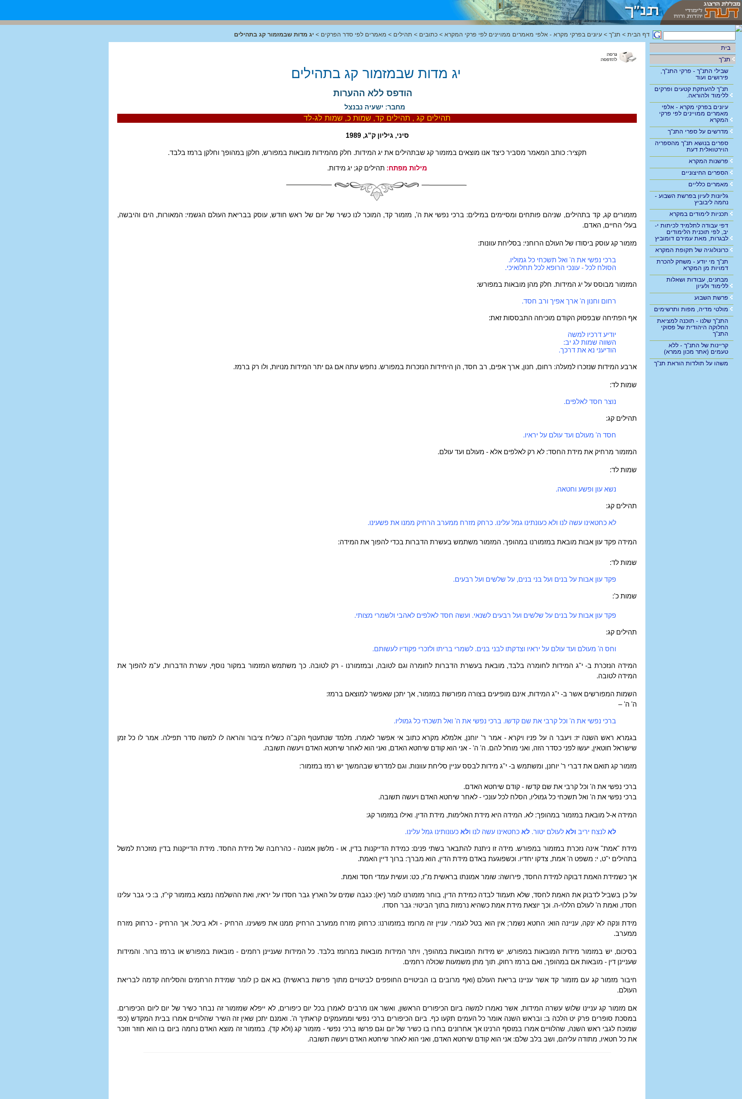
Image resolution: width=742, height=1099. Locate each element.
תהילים (402, 34)
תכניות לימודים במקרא (698, 213)
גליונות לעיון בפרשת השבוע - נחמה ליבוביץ (691, 199)
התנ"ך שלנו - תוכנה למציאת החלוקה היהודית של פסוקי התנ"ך (692, 327)
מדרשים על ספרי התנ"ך (698, 131)
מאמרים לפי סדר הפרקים (352, 34)
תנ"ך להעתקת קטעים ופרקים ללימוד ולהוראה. (691, 92)
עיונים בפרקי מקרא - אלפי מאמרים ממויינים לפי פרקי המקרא (693, 113)
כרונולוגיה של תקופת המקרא (691, 249)
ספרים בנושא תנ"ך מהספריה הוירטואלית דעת (691, 146)
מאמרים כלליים (708, 184)
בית (725, 47)
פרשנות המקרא (708, 161)
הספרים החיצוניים (704, 172)
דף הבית (638, 34)
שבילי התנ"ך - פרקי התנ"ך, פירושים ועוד (694, 74)
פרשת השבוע (711, 297)
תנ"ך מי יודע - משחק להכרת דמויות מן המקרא (692, 264)
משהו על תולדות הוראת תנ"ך (691, 363)
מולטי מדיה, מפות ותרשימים (691, 309)
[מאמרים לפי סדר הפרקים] (548, 10)
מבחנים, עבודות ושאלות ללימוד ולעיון (697, 282)
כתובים (428, 34)
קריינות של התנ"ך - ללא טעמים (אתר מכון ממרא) (696, 348)
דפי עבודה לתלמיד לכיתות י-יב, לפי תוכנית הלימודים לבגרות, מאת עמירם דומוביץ (691, 232)
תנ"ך (724, 59)
